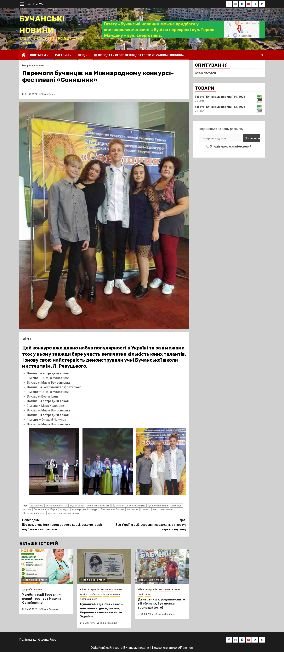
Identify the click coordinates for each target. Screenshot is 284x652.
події (106, 594)
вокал (27, 509)
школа (52, 513)
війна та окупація (89, 589)
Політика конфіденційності (38, 639)
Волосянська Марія (45, 509)
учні (155, 509)
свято (148, 594)
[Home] (24, 55)
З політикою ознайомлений (230, 146)
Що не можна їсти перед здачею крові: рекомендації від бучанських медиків (62, 524)
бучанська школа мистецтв (128, 505)
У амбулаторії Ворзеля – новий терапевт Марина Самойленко (41, 599)
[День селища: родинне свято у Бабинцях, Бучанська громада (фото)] (162, 566)
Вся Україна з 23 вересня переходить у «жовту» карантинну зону (151, 524)
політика (115, 594)
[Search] (261, 55)
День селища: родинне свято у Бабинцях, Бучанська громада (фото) (161, 603)
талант (145, 509)
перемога (133, 509)
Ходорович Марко (34, 513)
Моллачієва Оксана (112, 509)
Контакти (38, 55)
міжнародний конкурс (85, 509)
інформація (28, 65)
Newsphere (160, 647)
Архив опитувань (206, 73)
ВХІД (81, 55)
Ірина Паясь (48, 94)
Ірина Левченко (50, 609)
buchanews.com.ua (56, 505)
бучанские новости (98, 505)
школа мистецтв (69, 513)
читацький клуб (88, 599)
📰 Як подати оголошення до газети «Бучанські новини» (139, 55)
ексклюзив (107, 589)
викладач (176, 505)
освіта (83, 594)
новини (40, 65)
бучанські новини (158, 505)
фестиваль (166, 509)
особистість (95, 594)
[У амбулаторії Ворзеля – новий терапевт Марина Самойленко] (46, 566)
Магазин (62, 55)
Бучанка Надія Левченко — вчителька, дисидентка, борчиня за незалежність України (101, 610)
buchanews (36, 505)
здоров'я (27, 589)
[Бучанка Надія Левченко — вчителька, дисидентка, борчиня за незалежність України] (104, 566)
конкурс (64, 509)
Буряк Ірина (77, 505)
